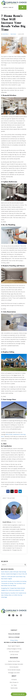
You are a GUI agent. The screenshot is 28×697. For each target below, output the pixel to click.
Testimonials (14, 688)
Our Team (14, 685)
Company (14, 679)
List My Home (14, 654)
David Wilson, (12, 522)
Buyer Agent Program (14, 646)
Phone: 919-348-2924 (14, 633)
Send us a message (14, 637)
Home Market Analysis (14, 670)
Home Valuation (14, 667)
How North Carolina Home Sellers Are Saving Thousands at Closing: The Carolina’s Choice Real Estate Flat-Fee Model (13, 583)
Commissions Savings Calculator (14, 664)
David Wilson (5, 34)
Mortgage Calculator (14, 672)
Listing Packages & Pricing (14, 648)
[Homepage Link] (14, 3)
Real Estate (13, 34)
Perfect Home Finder (14, 661)
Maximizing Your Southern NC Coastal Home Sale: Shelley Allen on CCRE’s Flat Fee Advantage (13, 595)
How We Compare (14, 651)
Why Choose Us (14, 682)
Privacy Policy (14, 640)
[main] (14, 307)
